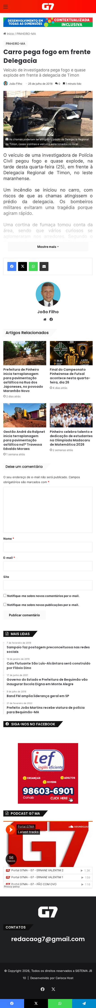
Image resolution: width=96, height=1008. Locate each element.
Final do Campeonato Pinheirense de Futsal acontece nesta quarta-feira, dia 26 (70, 376)
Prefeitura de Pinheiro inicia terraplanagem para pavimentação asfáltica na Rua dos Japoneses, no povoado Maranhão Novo (23, 380)
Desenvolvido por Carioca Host (51, 978)
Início (10, 33)
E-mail (9, 557)
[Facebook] (11, 266)
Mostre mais (47, 247)
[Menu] (5, 8)
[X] (22, 266)
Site (6, 577)
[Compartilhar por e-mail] (44, 266)
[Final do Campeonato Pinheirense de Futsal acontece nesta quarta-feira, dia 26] (71, 353)
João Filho (15, 83)
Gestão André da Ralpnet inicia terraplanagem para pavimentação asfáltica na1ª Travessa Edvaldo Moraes (24, 440)
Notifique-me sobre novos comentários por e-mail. (43, 596)
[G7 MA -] (48, 6)
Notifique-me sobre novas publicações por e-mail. (43, 605)
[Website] (45, 319)
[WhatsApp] (33, 266)
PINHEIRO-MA (26, 33)
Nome (8, 538)
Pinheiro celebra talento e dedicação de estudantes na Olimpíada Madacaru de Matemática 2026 (71, 438)
